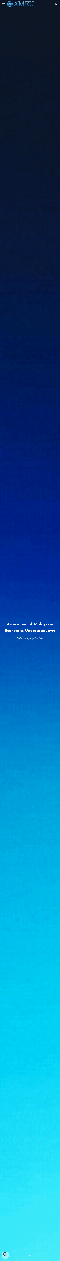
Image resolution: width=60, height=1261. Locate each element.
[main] (30, 630)
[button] (3, 4)
